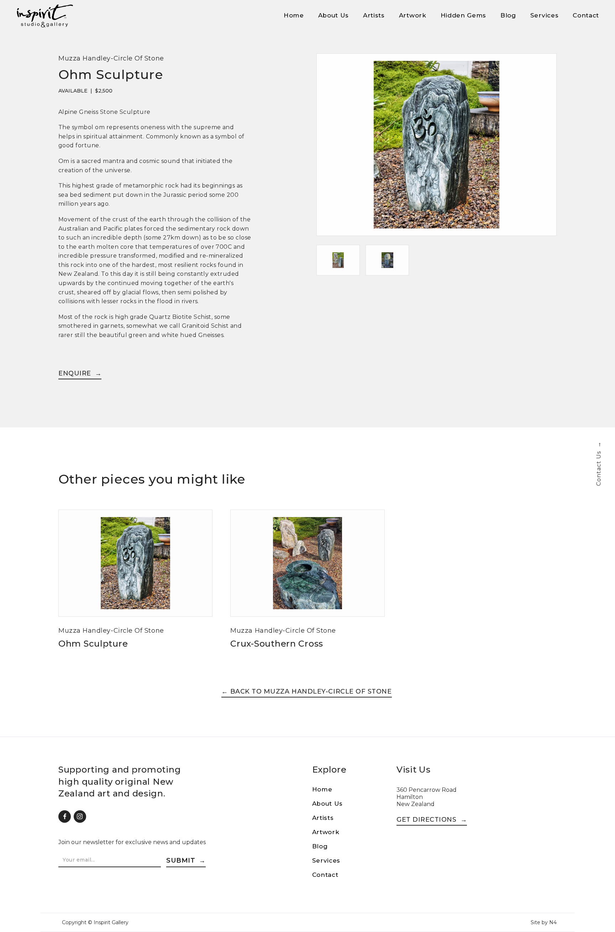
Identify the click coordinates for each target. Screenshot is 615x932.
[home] (44, 16)
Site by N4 (544, 922)
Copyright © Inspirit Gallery (95, 922)
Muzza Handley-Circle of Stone (111, 58)
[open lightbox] (436, 149)
